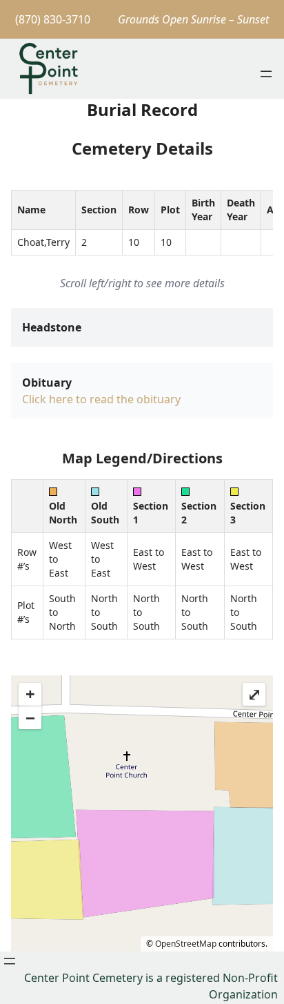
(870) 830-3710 (52, 19)
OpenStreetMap (185, 943)
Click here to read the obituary (101, 399)
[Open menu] (266, 74)
